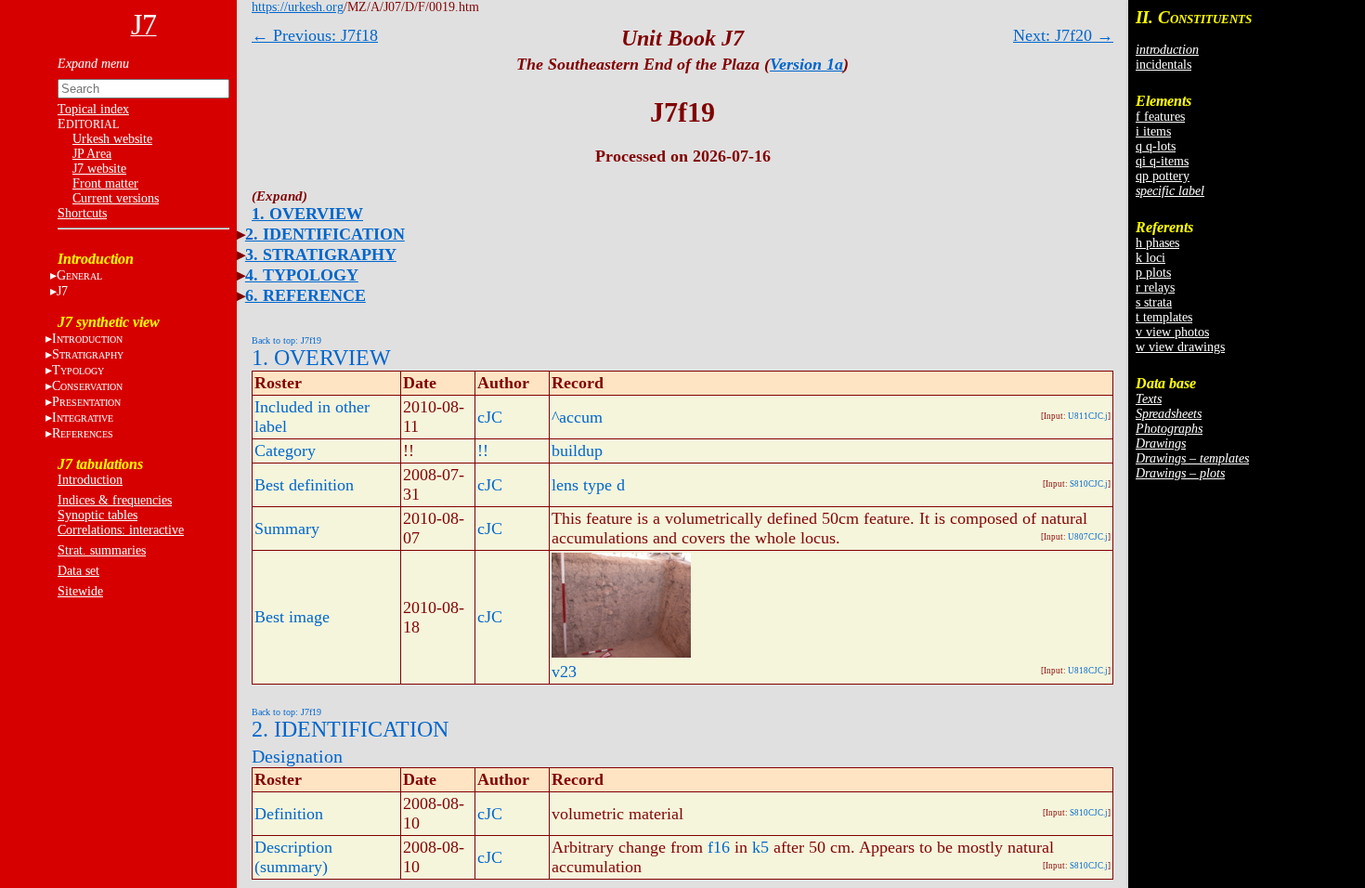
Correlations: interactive (121, 530)
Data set (78, 571)
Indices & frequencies (115, 500)
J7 (62, 291)
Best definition (304, 485)
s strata (1154, 302)
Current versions (115, 198)
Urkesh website (112, 139)
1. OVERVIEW (307, 213)
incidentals (1163, 65)
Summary (286, 528)
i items (1153, 131)
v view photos (1172, 332)
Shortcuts (82, 213)
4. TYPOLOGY (301, 275)
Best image (292, 616)
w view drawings (1180, 347)
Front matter (105, 183)
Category (285, 450)
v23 (564, 671)
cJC (489, 417)
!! (482, 450)
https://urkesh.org (298, 7)
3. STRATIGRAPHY (320, 254)
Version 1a (806, 64)
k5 (760, 847)
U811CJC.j (1088, 416)
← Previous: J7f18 (315, 35)
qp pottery (1163, 176)
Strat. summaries (102, 550)
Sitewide (80, 591)
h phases (1157, 243)
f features (1160, 117)
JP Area (91, 154)
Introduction (90, 480)
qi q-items (1162, 161)
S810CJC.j (1089, 484)
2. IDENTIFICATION (325, 234)
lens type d (588, 485)
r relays (1155, 287)
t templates (1164, 317)
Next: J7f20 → (1063, 35)
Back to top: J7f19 (286, 340)
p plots (1153, 273)
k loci (1150, 258)
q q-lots (1156, 146)
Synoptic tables (97, 515)
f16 (719, 847)
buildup (577, 450)
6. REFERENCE (305, 295)
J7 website (99, 169)
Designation (297, 756)
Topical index (93, 109)
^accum (577, 417)
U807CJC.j (1088, 537)
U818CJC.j (1088, 670)
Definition (288, 813)
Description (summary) (293, 857)
